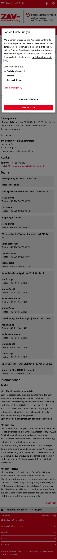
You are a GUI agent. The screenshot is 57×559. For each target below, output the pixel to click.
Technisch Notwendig (16, 71)
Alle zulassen (28, 108)
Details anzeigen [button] (11, 88)
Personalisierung (14, 80)
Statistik (10, 76)
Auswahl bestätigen (28, 99)
